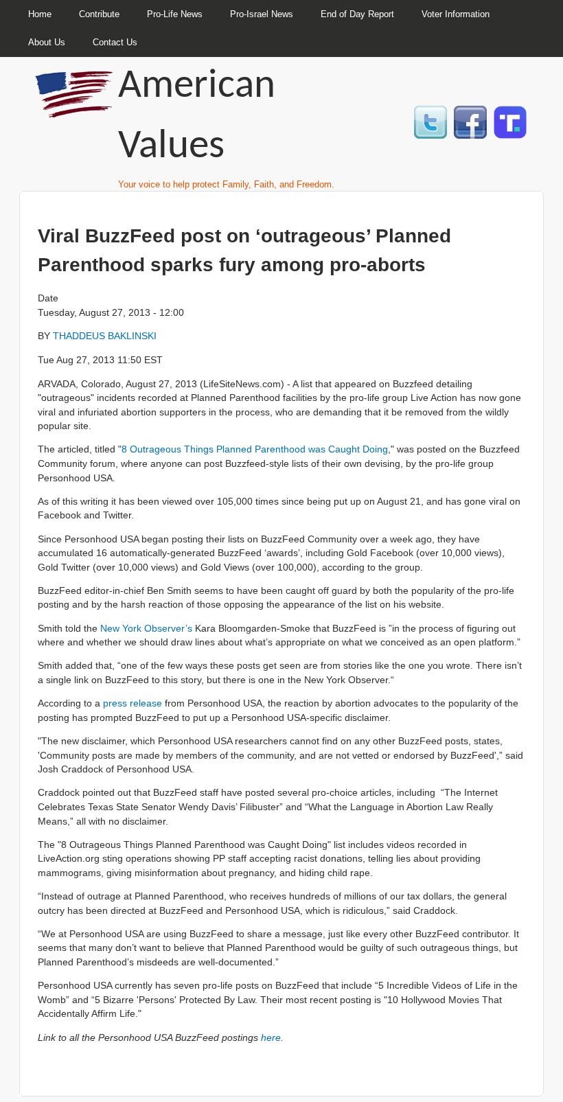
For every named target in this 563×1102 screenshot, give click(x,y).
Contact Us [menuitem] (115, 42)
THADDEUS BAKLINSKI (105, 336)
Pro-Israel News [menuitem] (261, 14)
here (271, 1038)
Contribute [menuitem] (99, 14)
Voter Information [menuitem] (456, 14)
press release (132, 703)
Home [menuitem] (39, 14)
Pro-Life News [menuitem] (175, 14)
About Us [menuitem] (46, 42)
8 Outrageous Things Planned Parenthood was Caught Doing (255, 449)
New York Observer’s (146, 628)
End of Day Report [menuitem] (357, 14)
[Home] (75, 111)
